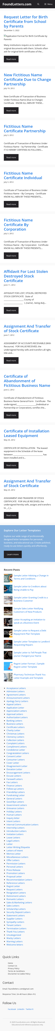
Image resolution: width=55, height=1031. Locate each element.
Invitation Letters (15, 834)
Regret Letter (13, 886)
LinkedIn (20, 1009)
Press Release (13, 870)
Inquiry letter (13, 818)
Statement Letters (16, 915)
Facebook (12, 1009)
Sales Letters (13, 905)
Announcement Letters (18, 697)
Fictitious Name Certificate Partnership (25, 128)
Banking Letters (14, 720)
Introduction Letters (16, 831)
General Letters (14, 798)
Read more (11, 59)
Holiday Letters (14, 811)
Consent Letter (14, 756)
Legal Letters (13, 840)
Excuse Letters (14, 775)
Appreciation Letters (17, 710)
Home (10, 963)
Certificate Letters (16, 727)
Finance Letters (14, 785)
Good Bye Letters (15, 801)
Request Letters (15, 889)
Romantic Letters (15, 899)
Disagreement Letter (17, 766)
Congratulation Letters (18, 753)
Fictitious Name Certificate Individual (23, 175)
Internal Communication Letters (22, 824)
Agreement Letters (16, 694)
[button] (38, 4)
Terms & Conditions (16, 971)
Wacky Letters (14, 938)
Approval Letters (15, 714)
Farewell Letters (15, 779)
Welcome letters (15, 944)
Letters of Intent (15, 850)
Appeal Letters (14, 704)
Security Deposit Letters (18, 912)
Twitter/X (29, 1009)
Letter (10, 844)
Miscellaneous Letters (17, 857)
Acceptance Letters (16, 688)
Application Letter (15, 707)
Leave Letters (13, 837)
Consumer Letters (16, 759)
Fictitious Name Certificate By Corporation (18, 224)
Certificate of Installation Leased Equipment (26, 433)
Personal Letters (15, 866)
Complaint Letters (15, 743)
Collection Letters (15, 740)
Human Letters (14, 814)
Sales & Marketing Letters (19, 902)
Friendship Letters (16, 792)
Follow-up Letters (15, 788)
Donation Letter (14, 769)
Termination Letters (16, 928)
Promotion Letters (16, 873)
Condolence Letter (16, 749)
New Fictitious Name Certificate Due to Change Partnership (27, 79)
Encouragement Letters (18, 772)
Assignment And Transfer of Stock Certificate (27, 328)
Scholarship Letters (16, 908)
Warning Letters (15, 941)
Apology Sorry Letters (17, 701)
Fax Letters (12, 782)
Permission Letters (16, 863)
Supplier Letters (14, 918)
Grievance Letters (15, 808)
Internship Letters (15, 827)
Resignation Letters (16, 892)
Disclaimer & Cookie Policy (19, 974)
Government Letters (17, 805)
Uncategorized (14, 934)
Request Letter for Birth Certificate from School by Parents (26, 21)
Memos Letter (14, 853)
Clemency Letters (15, 736)
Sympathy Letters (15, 921)
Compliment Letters (17, 746)
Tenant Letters (14, 925)
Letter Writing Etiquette (18, 847)
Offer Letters (13, 860)
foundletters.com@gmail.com (21, 989)
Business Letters (15, 723)
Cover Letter (13, 762)
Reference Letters (16, 883)
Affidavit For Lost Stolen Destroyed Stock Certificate (26, 276)
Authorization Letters (17, 717)
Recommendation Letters (19, 879)
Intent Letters (13, 821)
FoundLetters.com (17, 4)
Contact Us (12, 966)
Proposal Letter (14, 876)
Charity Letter (13, 730)
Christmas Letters (15, 733)
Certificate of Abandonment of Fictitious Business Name (27, 381)
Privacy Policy (13, 968)
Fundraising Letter (16, 795)
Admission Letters (16, 691)
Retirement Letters (16, 896)
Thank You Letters (16, 931)
